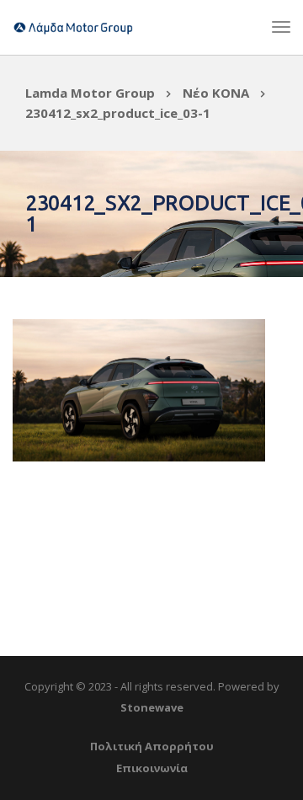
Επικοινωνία (152, 768)
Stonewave (151, 707)
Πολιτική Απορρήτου (152, 746)
